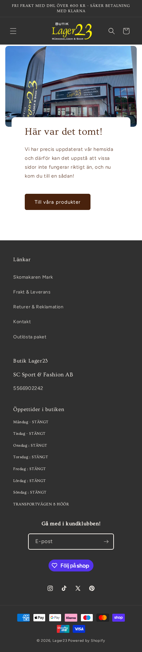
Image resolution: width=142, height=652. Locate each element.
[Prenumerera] (106, 541)
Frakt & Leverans (32, 292)
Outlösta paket (29, 337)
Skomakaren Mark (33, 277)
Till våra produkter (58, 202)
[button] (13, 31)
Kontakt (22, 322)
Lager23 (60, 640)
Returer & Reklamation (38, 307)
